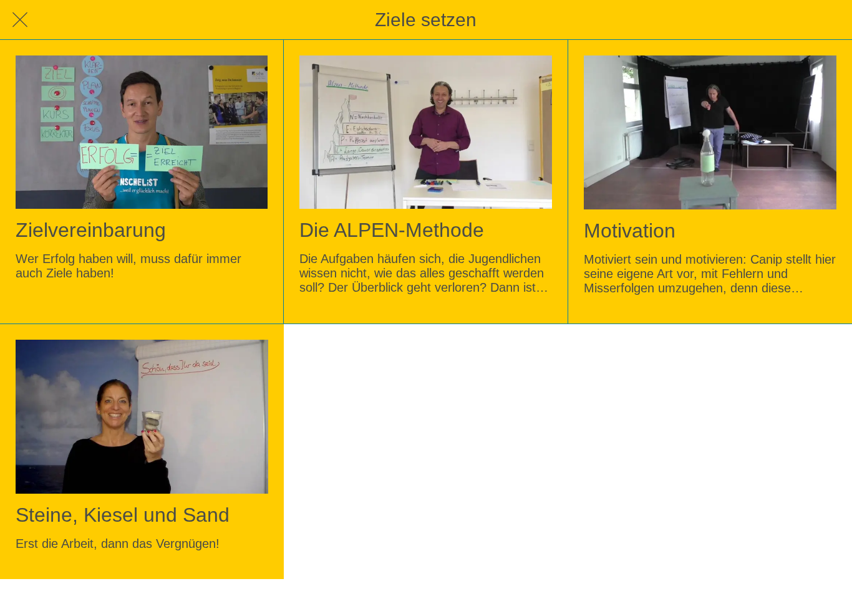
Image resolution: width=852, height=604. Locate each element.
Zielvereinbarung (91, 230)
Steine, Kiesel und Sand (123, 515)
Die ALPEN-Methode (391, 230)
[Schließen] (19, 19)
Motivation (629, 230)
